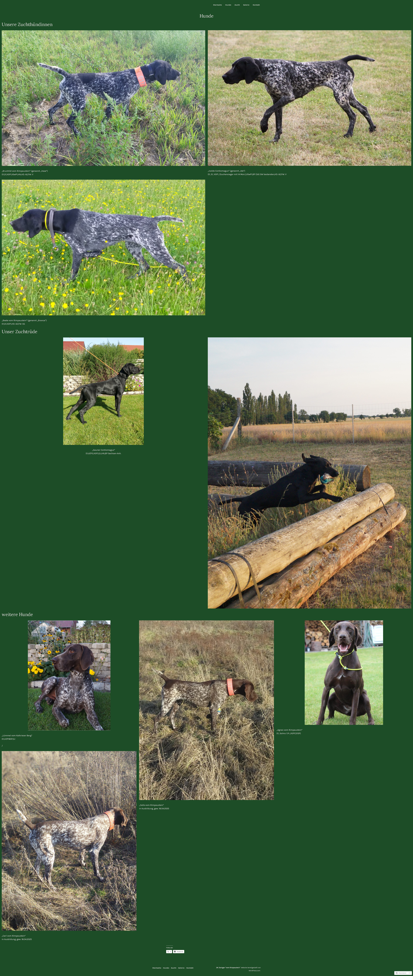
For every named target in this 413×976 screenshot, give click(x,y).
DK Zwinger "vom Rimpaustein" (228, 968)
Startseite (217, 5)
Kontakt (256, 5)
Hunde (228, 5)
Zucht (237, 5)
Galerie (246, 5)
